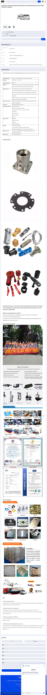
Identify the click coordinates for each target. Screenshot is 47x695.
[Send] (44, 693)
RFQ (43, 39)
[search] (39, 1)
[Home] (2, 1)
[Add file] (23, 693)
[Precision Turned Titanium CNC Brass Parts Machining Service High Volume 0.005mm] (23, 17)
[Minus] (44, 666)
